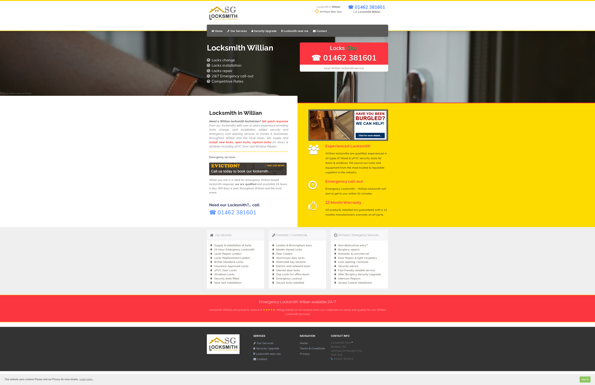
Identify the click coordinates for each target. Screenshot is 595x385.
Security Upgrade (265, 31)
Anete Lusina (15, 93)
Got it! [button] (585, 379)
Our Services (239, 31)
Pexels (28, 93)
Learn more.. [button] (86, 379)
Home (219, 31)
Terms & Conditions (312, 348)
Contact (322, 31)
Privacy (305, 354)
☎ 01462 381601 (366, 7)
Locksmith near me (296, 31)
